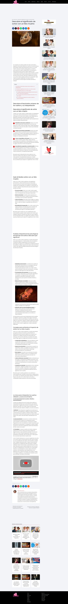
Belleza (38, 1)
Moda (29, 1)
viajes (42, 1)
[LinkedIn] (23, 28)
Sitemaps (43, 598)
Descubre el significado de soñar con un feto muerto (26, 89)
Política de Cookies (45, 595)
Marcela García (21, 490)
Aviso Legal (43, 596)
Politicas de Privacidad (45, 594)
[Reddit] (28, 28)
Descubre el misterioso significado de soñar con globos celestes (33, 507)
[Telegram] (26, 28)
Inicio (26, 1)
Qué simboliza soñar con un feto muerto (23, 90)
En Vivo (49, 1)
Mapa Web (43, 599)
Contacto (43, 600)
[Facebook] (13, 28)
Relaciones (34, 1)
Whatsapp (54, 1)
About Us (43, 593)
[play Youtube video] (26, 463)
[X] (16, 28)
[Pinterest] (18, 28)
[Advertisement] (34, 11)
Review (45, 1)
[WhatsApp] (21, 28)
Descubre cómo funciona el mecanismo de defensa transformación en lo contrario (18, 507)
